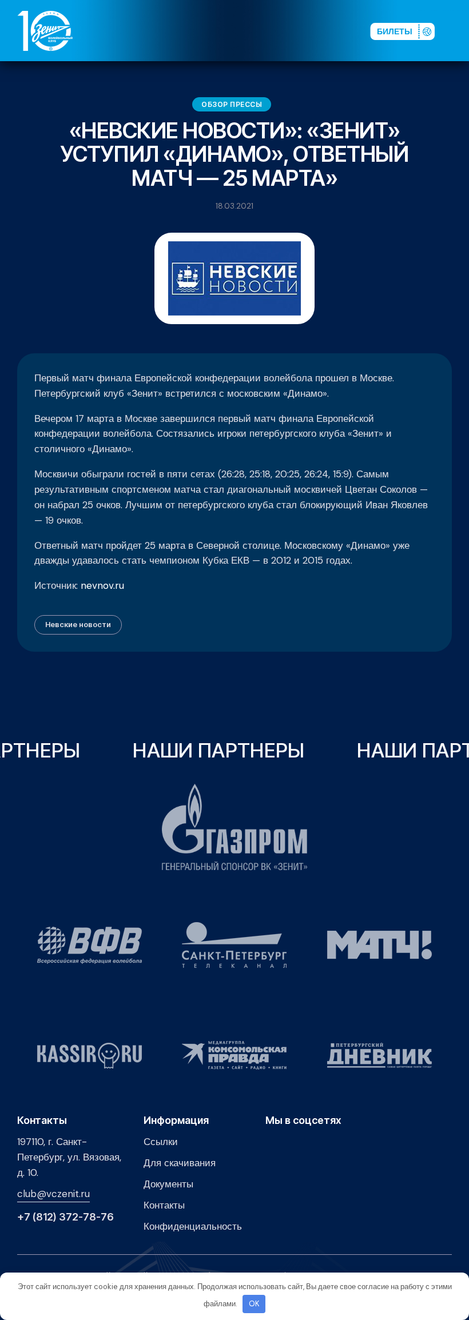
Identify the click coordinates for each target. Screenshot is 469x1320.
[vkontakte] (245, 30)
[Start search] (332, 30)
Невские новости (78, 624)
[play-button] (282, 30)
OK (254, 1304)
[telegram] (300, 30)
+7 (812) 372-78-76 (65, 1217)
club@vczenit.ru (53, 1193)
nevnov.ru (102, 585)
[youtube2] (264, 30)
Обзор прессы (231, 104)
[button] (457, 30)
